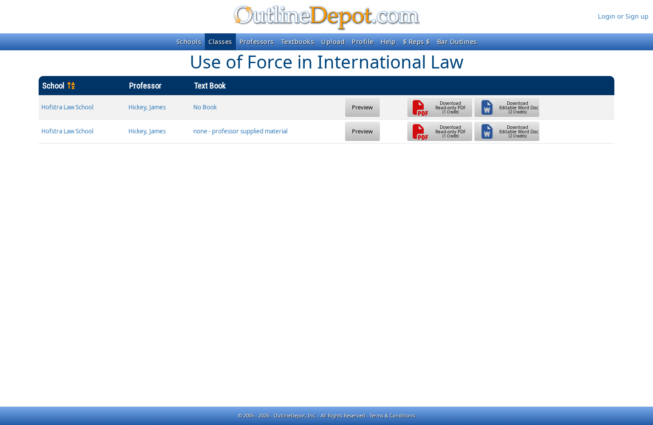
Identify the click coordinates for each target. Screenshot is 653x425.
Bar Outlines (457, 41)
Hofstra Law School (67, 107)
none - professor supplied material (240, 131)
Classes (220, 41)
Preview (362, 107)
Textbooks (298, 41)
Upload (333, 41)
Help (388, 41)
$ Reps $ (416, 41)
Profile (363, 41)
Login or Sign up (623, 16)
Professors (256, 41)
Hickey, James (147, 107)
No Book (205, 107)
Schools (189, 41)
